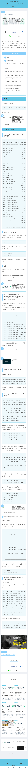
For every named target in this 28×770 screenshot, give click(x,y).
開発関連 (4, 651)
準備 (8, 57)
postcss (8, 654)
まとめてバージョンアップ (10, 66)
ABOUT (7, 763)
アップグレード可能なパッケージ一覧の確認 (14, 63)
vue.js (14, 654)
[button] (18, 35)
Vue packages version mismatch (12, 88)
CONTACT (14, 765)
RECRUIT (21, 763)
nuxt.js (4, 654)
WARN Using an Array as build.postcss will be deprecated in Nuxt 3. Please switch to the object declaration (14, 77)
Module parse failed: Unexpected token (13, 85)
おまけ (6, 68)
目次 (13, 53)
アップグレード (10, 60)
